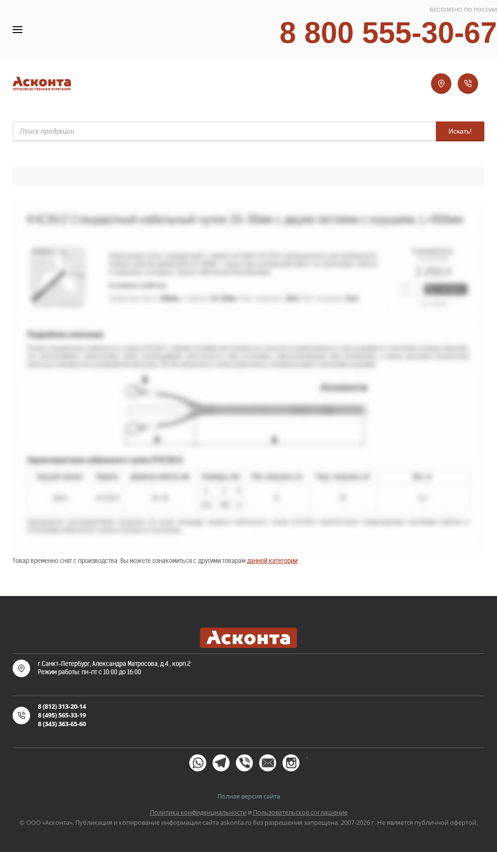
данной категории (272, 561)
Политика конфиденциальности (198, 812)
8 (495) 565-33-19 (62, 715)
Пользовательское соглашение (300, 812)
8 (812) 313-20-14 (62, 706)
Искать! (460, 131)
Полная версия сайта (248, 796)
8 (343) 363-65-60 (62, 723)
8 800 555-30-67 (388, 32)
